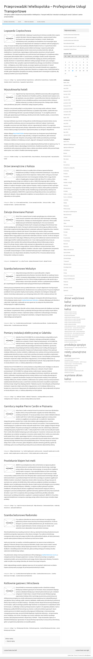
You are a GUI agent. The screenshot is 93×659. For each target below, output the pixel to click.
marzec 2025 (67, 129)
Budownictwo (67, 156)
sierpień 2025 (67, 114)
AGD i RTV (66, 141)
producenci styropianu (69, 338)
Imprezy (66, 185)
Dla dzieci (66, 159)
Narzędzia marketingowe (70, 211)
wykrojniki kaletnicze (16, 507)
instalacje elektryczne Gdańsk (45, 396)
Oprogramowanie (68, 226)
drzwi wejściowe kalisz (22, 202)
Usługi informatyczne (69, 275)
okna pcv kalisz (47, 202)
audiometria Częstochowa (41, 79)
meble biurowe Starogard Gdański (72, 317)
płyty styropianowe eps (69, 347)
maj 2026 (66, 88)
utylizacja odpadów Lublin (70, 369)
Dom (19, 21)
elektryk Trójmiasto (31, 396)
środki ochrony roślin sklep (81, 381)
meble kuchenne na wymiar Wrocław (72, 320)
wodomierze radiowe (69, 372)
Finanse (66, 173)
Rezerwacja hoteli (45, 156)
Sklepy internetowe (15, 451)
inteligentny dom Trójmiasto (11, 398)
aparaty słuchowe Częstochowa (25, 79)
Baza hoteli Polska (18, 133)
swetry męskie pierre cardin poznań (18, 453)
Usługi (11, 79)
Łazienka (66, 200)
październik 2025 (68, 108)
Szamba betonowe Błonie (39, 323)
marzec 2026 (67, 94)
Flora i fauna (41, 21)
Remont (66, 243)
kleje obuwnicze (38, 505)
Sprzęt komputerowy (69, 255)
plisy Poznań (24, 261)
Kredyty (66, 191)
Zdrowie (66, 284)
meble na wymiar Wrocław (70, 324)
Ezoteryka (66, 170)
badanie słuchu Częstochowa (12, 82)
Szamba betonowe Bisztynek (24, 323)
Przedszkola (67, 238)
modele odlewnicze (81, 326)
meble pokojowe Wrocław (70, 326)
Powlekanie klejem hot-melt (19, 460)
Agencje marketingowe (69, 144)
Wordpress (88, 655)
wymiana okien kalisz (20, 204)
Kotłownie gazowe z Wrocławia (21, 583)
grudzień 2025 (67, 103)
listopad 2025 (67, 105)
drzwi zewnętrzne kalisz (35, 202)
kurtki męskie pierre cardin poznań (33, 451)
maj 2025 (66, 123)
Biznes (65, 153)
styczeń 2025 (67, 135)
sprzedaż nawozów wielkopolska (71, 361)
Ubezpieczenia (67, 264)
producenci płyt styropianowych (71, 336)
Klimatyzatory (67, 188)
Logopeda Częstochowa (17, 30)
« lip (76, 76)
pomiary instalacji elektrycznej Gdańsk (30, 398)
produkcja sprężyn (75, 344)
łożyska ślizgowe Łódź (69, 381)
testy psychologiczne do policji (71, 365)
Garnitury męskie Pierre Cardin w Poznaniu (28, 406)
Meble (65, 202)
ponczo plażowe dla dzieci (78, 334)
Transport (66, 261)
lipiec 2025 (66, 117)
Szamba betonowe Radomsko (20, 515)
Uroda (65, 270)
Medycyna (66, 205)
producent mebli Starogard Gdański (72, 340)
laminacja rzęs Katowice (69, 315)
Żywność (66, 290)
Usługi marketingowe (69, 278)
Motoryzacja (67, 208)
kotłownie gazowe (34, 628)
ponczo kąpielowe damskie (79, 333)
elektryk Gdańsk (21, 396)
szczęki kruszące (68, 363)
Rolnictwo (66, 246)
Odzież (65, 217)
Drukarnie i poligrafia (69, 167)
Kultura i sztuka (68, 194)
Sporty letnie (67, 252)
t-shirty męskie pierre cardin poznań (38, 453)
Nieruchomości (67, 214)
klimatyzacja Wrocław (22, 628)
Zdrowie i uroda (68, 287)
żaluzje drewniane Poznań (36, 261)
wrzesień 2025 (67, 111)
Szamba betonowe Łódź (70, 37)
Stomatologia (67, 258)
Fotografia (66, 176)
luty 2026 (66, 97)
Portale (65, 232)
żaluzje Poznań (47, 261)
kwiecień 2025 (67, 126)
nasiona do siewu (68, 327)
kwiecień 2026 (67, 91)
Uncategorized (14, 261)
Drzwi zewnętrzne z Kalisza (19, 166)
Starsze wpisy (10, 641)
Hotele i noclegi (14, 156)
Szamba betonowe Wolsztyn (20, 268)
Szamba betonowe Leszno (49, 555)
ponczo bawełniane (80, 331)
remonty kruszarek (68, 349)
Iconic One (70, 655)
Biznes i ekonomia (9, 21)
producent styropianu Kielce (70, 342)
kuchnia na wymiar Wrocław (70, 312)
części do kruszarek (68, 295)
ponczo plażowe (67, 334)
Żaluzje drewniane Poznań (19, 212)
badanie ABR (52, 79)
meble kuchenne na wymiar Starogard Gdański (74, 319)
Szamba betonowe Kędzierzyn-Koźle (26, 573)
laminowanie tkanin (48, 505)
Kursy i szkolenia (68, 197)
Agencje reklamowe (69, 147)
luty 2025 (66, 132)
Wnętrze (66, 281)
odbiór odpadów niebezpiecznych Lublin (73, 329)
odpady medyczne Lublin (70, 331)
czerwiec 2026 (67, 85)
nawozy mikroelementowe (79, 327)
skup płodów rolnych (68, 360)
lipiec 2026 (66, 82)
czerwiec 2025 (67, 120)
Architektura (67, 150)
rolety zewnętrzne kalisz (75, 353)
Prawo (65, 235)
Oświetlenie (67, 229)
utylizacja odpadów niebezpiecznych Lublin (74, 370)
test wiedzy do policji (77, 363)
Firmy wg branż (29, 21)
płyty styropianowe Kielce (81, 347)
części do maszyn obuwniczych (25, 505)
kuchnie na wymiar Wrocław (70, 313)
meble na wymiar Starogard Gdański (72, 322)
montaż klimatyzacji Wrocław (48, 628)
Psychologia (67, 240)
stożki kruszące (83, 361)
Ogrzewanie (67, 220)
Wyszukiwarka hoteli (15, 89)
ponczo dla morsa (68, 333)
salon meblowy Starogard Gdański (72, 358)
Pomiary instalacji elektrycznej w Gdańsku (27, 332)
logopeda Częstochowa (26, 82)
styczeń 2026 (67, 100)
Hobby (65, 179)
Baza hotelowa (36, 156)
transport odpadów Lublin (70, 367)
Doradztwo (67, 164)
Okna (11, 202)
